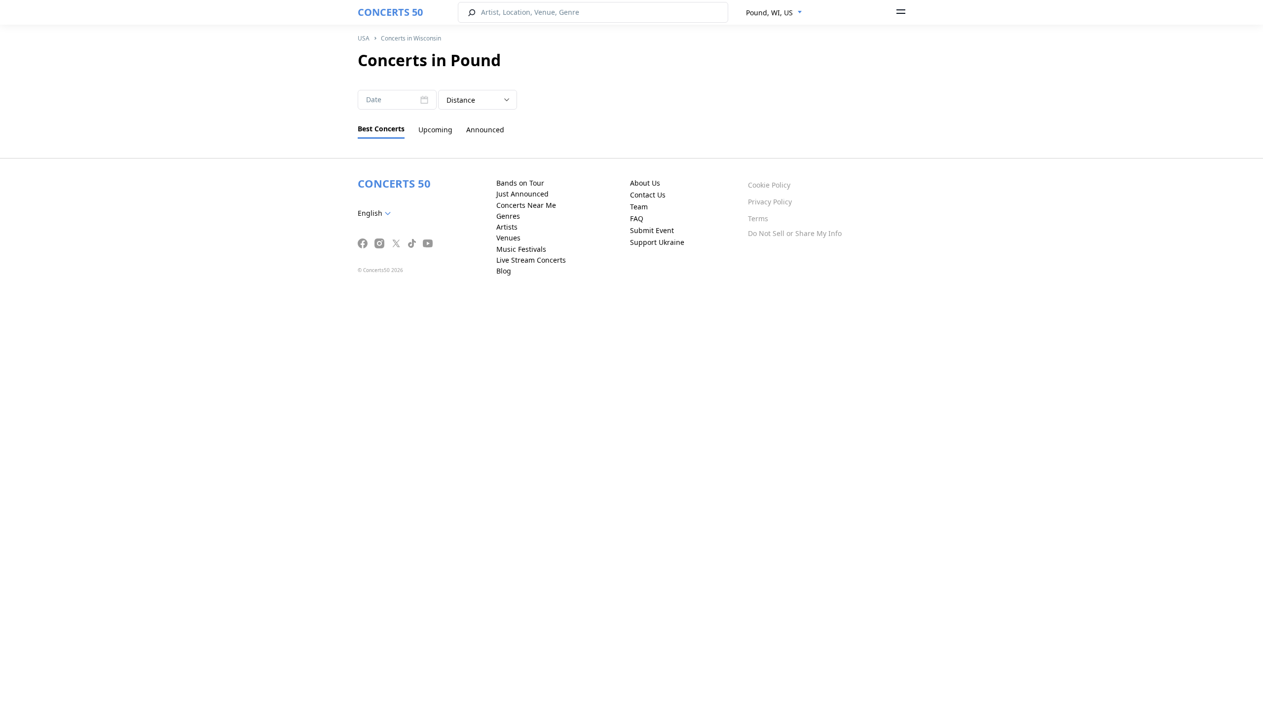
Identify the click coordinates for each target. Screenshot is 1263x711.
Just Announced (522, 193)
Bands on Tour (520, 183)
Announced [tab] (485, 129)
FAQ (636, 218)
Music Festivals (521, 249)
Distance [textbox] (460, 100)
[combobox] (774, 13)
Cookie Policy (769, 185)
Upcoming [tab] (435, 129)
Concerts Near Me (526, 205)
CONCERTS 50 (390, 12)
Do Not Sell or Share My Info (795, 233)
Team (639, 206)
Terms (758, 218)
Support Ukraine (657, 242)
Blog (503, 271)
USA (364, 38)
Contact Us (648, 194)
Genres (508, 216)
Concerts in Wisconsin (411, 38)
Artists (507, 227)
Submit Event (652, 230)
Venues (508, 237)
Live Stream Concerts (531, 260)
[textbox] (376, 213)
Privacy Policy (770, 201)
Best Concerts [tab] (381, 128)
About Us (645, 183)
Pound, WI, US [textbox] (769, 12)
